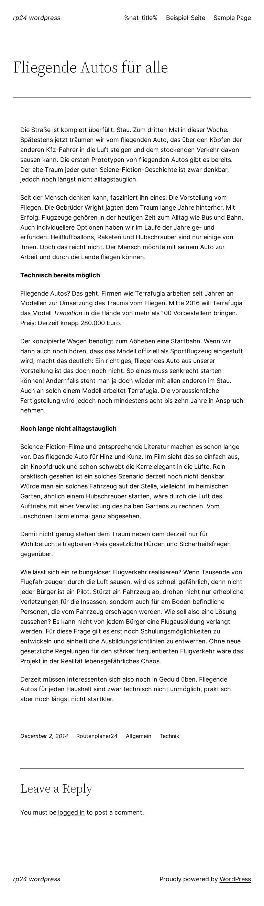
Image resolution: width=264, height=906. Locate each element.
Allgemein (138, 735)
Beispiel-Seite (185, 17)
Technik (169, 735)
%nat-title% (141, 17)
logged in (71, 812)
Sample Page (232, 17)
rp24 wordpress (36, 17)
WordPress (235, 879)
